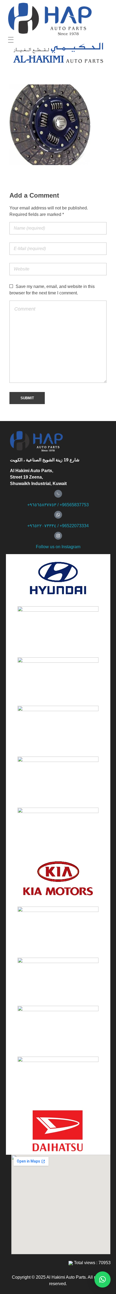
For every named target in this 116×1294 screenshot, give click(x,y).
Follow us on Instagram (58, 546)
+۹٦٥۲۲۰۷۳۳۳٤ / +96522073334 (58, 525)
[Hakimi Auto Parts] (57, 19)
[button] (102, 1279)
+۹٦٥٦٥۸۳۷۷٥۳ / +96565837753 (58, 504)
